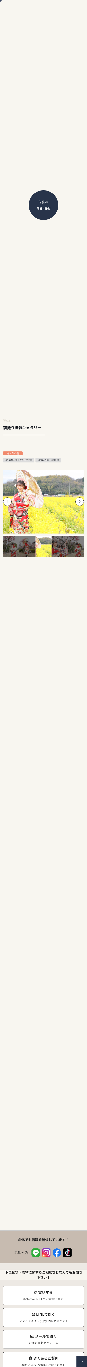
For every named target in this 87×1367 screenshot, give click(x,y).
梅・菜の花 (13, 453)
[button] (7, 501)
